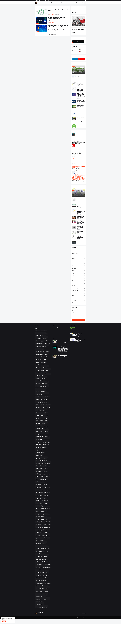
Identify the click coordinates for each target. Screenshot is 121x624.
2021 (41, 330)
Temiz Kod (38, 580)
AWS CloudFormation (39, 349)
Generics (46, 426)
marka (42, 482)
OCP (37, 503)
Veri (41, 591)
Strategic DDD (38, 569)
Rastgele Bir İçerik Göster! (78, 41)
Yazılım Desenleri (47, 599)
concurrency (45, 381)
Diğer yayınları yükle (52, 34)
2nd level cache (42, 332)
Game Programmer (39, 426)
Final (37, 420)
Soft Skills (38, 548)
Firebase (46, 420)
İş (78, 303)
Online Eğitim (46, 503)
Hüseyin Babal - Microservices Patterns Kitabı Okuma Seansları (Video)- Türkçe (80, 222)
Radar (42, 522)
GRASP (37, 431)
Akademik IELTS (42, 335)
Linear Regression (39, 471)
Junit (41, 460)
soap (46, 546)
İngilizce (78, 302)
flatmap (37, 421)
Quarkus (45, 521)
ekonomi (47, 405)
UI (36, 586)
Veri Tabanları (38, 593)
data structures (38, 388)
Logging (42, 476)
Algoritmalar (38, 340)
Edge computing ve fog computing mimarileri (80, 113)
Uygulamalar (41, 588)
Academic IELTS (78, 250)
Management (38, 481)
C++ (40, 367)
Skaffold (44, 545)
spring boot (38, 559)
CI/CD (42, 373)
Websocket (43, 596)
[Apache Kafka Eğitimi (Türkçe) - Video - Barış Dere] (74, 227)
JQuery (37, 460)
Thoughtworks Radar (39, 583)
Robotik (45, 532)
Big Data (37, 356)
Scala (47, 535)
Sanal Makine (38, 535)
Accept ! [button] (4, 621)
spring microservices (39, 562)
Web (46, 594)
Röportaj (78, 273)
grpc (46, 431)
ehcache (42, 405)
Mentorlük (47, 487)
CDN (42, 370)
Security (48, 537)
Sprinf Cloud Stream (39, 556)
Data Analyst (45, 386)
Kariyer (44, 463)
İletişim (43, 0)
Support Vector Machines (40, 572)
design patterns (39, 394)
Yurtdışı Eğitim (38, 607)
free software (38, 423)
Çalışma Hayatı (78, 300)
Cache (44, 367)
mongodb (46, 495)
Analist (37, 341)
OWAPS (37, 511)
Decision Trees (43, 391)
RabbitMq (38, 522)
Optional (37, 508)
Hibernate (47, 436)
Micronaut (43, 489)
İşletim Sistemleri (43, 447)
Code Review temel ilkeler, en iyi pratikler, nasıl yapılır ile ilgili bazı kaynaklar (81, 237)
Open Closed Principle (39, 506)
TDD (43, 575)
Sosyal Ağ (44, 553)
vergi (37, 591)
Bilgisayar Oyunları (39, 359)
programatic (43, 516)
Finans (41, 420)
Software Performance (40, 551)
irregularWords (38, 444)
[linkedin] (75, 59)
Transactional (47, 583)
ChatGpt (37, 373)
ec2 (42, 404)
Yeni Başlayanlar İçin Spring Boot (80, 125)
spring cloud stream (39, 561)
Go (46, 428)
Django (37, 399)
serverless (43, 538)
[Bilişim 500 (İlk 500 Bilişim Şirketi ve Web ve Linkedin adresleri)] (74, 101)
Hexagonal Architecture (40, 436)
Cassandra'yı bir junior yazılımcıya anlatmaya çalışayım (58, 9)
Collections (43, 378)
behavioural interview (39, 354)
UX (37, 588)
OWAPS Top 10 (43, 511)
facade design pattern (44, 415)
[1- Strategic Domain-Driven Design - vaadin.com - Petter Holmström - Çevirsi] (74, 88)
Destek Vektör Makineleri (40, 396)
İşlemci (37, 447)
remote (37, 530)
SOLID (78, 275)
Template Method (44, 580)
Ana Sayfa (36, 0)
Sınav (78, 280)
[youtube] (85, 0)
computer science (39, 381)
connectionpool (45, 383)
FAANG (44, 413)
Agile (37, 335)
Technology (44, 577)
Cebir (46, 370)
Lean (46, 468)
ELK (44, 407)
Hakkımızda (40, 0)
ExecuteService (38, 413)
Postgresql (38, 516)
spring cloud (44, 559)
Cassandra (38, 370)
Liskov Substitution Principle (40, 474)
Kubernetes (47, 466)
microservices (44, 490)
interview (47, 442)
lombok (47, 476)
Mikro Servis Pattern (39, 492)
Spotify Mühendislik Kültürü (80, 232)
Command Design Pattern (40, 380)
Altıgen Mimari (44, 340)
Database (45, 388)
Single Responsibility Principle (40, 543)
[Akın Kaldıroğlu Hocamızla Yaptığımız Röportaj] (74, 217)
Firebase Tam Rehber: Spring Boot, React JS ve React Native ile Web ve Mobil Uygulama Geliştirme (58, 27)
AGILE (39, 2)
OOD (37, 505)
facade (37, 415)
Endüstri (78, 260)
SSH (37, 567)
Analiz (41, 341)
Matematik (44, 484)
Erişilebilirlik (42, 410)
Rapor (48, 524)
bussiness (38, 365)
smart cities (38, 546)
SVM (47, 572)
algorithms (45, 338)
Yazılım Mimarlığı (39, 599)
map (43, 481)
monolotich (43, 497)
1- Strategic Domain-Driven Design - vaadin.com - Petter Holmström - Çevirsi (80, 89)
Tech (47, 575)
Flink (42, 421)
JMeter (40, 458)
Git (43, 428)
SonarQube (38, 553)
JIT (37, 458)
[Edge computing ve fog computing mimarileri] (74, 114)
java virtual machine (39, 455)
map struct (38, 482)
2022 (45, 330)
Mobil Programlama (39, 495)
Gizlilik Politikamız (47, 0)
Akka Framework (39, 338)
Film (46, 418)
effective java (47, 404)
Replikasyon (42, 530)
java (78, 293)
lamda (41, 468)
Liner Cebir (45, 471)
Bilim (45, 359)
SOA (43, 546)
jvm (45, 460)
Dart (37, 386)
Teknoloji (60, 2)
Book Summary (44, 362)
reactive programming (46, 527)
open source (47, 506)
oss (48, 508)
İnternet (42, 442)
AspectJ (37, 348)
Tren (37, 585)
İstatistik (44, 444)
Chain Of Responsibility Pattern (41, 372)
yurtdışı (78, 298)
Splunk (46, 554)
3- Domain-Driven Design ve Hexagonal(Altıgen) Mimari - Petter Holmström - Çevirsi (80, 83)
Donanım (46, 402)
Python (42, 519)
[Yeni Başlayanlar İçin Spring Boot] (74, 126)
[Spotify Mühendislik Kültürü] (74, 232)
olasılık (41, 503)
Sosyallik (37, 554)
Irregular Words (79, 241)
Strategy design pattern (40, 570)
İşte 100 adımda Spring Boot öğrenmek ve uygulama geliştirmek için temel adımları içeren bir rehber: (80, 328)
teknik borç (38, 578)
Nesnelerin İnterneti (39, 500)
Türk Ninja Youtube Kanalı (75, 9)
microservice (38, 490)
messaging (38, 489)
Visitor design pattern (39, 594)
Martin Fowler (38, 484)
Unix (40, 586)
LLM (48, 474)
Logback (37, 476)
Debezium (38, 391)
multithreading (39, 498)
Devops (47, 396)
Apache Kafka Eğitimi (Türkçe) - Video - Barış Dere (80, 227)
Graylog (42, 431)
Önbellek (45, 513)
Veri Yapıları (78, 283)
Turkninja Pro (74, 12)
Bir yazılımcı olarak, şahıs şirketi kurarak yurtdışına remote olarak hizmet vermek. (81, 205)
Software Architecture (45, 548)
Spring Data (46, 561)
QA (46, 519)
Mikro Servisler (78, 268)
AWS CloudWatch (39, 351)
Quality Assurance (39, 521)
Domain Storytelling (39, 402)
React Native (38, 527)
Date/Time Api (38, 389)
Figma (41, 418)
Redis (37, 529)
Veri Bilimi (45, 591)
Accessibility (45, 333)
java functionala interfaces (40, 452)
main (37, 479)
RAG (46, 522)
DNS (41, 399)
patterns (42, 514)
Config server (38, 383)
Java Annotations (39, 450)
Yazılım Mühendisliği (73, 2)
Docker (45, 399)
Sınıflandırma (42, 540)
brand (37, 364)
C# (37, 367)
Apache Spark (38, 346)
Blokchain (38, 362)
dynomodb (38, 404)
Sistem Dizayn (53, 2)
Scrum (43, 537)
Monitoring (38, 497)
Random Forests (39, 524)
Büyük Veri (78, 255)
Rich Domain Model (39, 532)
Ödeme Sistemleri (39, 513)
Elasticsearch (38, 407)
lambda (37, 468)
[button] (83, 2)
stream (46, 570)
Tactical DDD (38, 575)
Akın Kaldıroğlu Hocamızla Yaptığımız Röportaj (81, 217)
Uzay (46, 588)
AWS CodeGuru (46, 351)
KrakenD (42, 466)
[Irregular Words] (74, 242)
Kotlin (37, 466)
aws (42, 348)
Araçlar (43, 2)
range (44, 524)
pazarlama (48, 514)
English (37, 410)
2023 (37, 332)
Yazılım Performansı (78, 290)
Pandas (37, 514)
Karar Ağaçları (38, 463)
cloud (42, 375)
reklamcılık (48, 529)
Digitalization (38, 397)
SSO (40, 567)
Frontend (44, 423)
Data (41, 386)
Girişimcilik (38, 428)
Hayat (78, 263)
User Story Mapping (46, 586)
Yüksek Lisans (45, 607)
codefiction (38, 378)
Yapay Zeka (65, 2)
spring (78, 295)
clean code (38, 375)
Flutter (46, 421)
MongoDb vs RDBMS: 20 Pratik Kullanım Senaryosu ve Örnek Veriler (57, 18)
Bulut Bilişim (42, 364)
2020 (37, 330)
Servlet (47, 538)
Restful (48, 530)
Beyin (45, 354)
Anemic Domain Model (39, 343)
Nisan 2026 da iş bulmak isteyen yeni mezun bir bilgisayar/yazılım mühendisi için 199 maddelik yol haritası (63, 356)
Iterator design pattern (39, 439)
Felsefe (37, 418)
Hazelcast (42, 434)
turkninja (41, 585)
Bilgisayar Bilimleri (78, 251)
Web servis (38, 596)
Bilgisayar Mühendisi (78, 253)
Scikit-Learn (38, 537)
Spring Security (47, 564)
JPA (78, 265)
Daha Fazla (7, 619)
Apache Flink (47, 343)
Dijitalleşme (78, 258)
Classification (47, 373)
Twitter (46, 585)
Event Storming (44, 412)
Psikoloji (37, 519)
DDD (48, 2)
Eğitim (37, 405)
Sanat (43, 535)
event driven (38, 412)
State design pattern (46, 567)
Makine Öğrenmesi (43, 479)
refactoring (42, 529)
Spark (42, 554)
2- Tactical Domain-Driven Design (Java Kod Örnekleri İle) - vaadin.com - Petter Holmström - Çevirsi (81, 77)
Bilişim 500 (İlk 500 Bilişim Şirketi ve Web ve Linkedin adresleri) (81, 101)
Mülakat (78, 270)
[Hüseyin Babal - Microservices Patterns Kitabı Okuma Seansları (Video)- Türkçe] (74, 221)
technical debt (38, 577)
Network (46, 500)
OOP (41, 505)
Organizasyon (43, 508)
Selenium (38, 538)
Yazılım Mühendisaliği (39, 602)
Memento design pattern (40, 487)
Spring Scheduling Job (39, 564)
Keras (48, 463)
